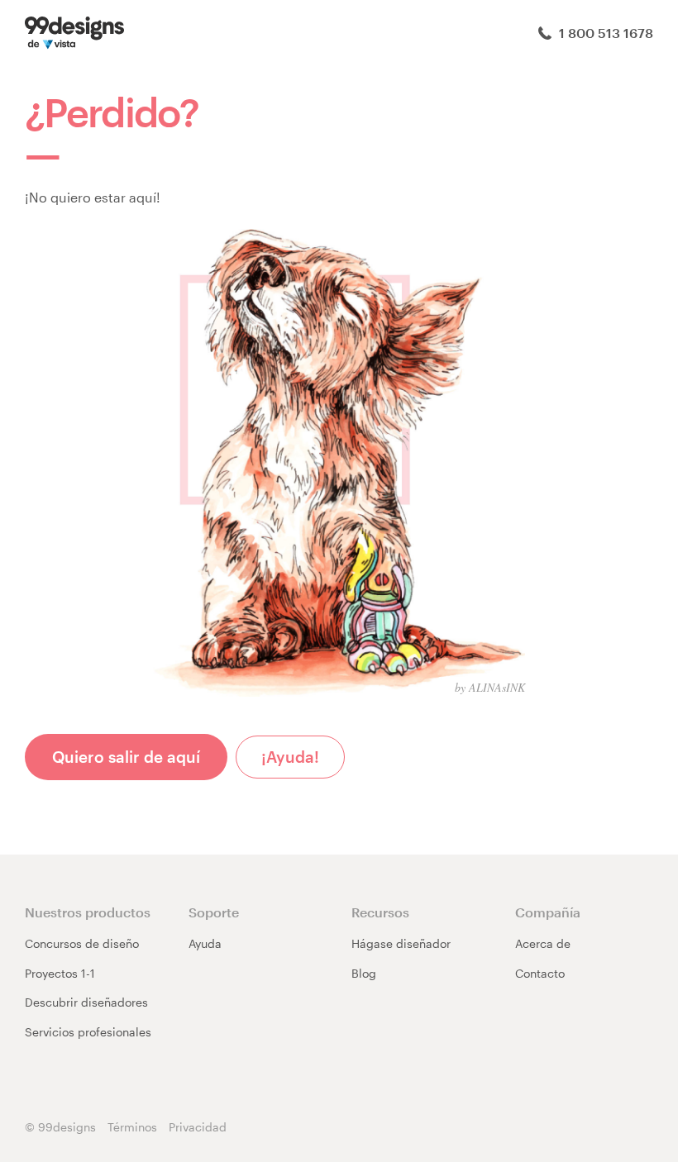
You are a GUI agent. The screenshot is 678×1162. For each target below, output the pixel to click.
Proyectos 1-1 (60, 973)
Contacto (540, 973)
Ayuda (205, 943)
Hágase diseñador (401, 943)
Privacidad (198, 1127)
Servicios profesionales (88, 1032)
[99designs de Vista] (74, 31)
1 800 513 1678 (604, 32)
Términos (132, 1127)
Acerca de (543, 943)
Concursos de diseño (82, 943)
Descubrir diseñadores (86, 1002)
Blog (363, 973)
